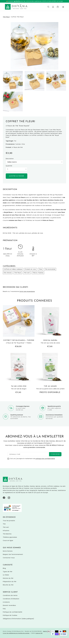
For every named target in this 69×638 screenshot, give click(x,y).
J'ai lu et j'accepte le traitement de (32, 458)
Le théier (6, 575)
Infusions (6, 530)
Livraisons (6, 602)
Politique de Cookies (10, 615)
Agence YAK (39, 633)
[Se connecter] (53, 7)
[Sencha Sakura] (50, 326)
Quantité (9, 166)
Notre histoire (7, 551)
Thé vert (27, 273)
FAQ (4, 609)
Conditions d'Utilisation (11, 599)
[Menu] (63, 7)
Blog (4, 568)
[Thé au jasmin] (50, 372)
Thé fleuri (6, 17)
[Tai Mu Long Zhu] (18, 372)
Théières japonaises (10, 537)
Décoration (10, 159)
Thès (40, 269)
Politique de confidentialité (12, 612)
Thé (4, 524)
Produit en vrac (30, 269)
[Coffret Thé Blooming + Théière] (18, 326)
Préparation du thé (9, 581)
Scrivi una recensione (27, 291)
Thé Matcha (7, 534)
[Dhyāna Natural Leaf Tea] (16, 7)
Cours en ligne (8, 540)
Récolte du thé (8, 585)
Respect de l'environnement (13, 554)
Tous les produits (9, 520)
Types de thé (7, 571)
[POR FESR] (12, 511)
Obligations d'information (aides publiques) (18, 619)
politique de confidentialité (45, 458)
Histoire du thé (8, 578)
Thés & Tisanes (38, 273)
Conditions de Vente (10, 595)
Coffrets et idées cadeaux (13, 269)
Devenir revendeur (9, 605)
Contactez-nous (9, 558)
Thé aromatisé (50, 269)
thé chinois (8, 273)
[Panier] (58, 7)
